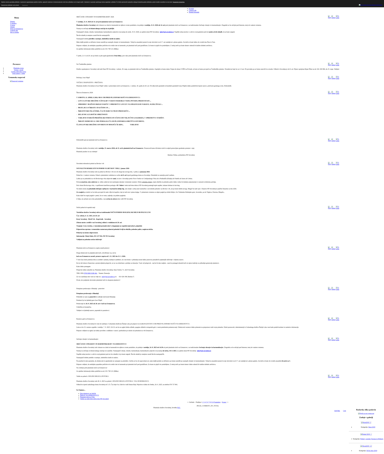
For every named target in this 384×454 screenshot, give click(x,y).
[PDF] (329, 17)
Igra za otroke (14, 32)
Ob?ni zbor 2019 (371, 451)
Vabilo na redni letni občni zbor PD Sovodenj (94, 399)
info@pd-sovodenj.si (167, 32)
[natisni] (333, 17)
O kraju (12, 25)
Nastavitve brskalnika (178, 2)
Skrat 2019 (371, 427)
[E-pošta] (337, 18)
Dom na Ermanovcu (16, 29)
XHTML (337, 411)
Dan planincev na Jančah (88, 393)
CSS (344, 411)
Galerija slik (14, 30)
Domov (12, 21)
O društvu (13, 23)
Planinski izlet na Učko (87, 397)
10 (213, 402)
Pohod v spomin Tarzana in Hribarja (371, 439)
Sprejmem (25, 5)
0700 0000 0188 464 (90, 273)
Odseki (12, 27)
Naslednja (217, 402)
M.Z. (178, 407)
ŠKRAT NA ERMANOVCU (89, 395)
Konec (224, 402)
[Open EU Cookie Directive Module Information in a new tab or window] (370, 4)
